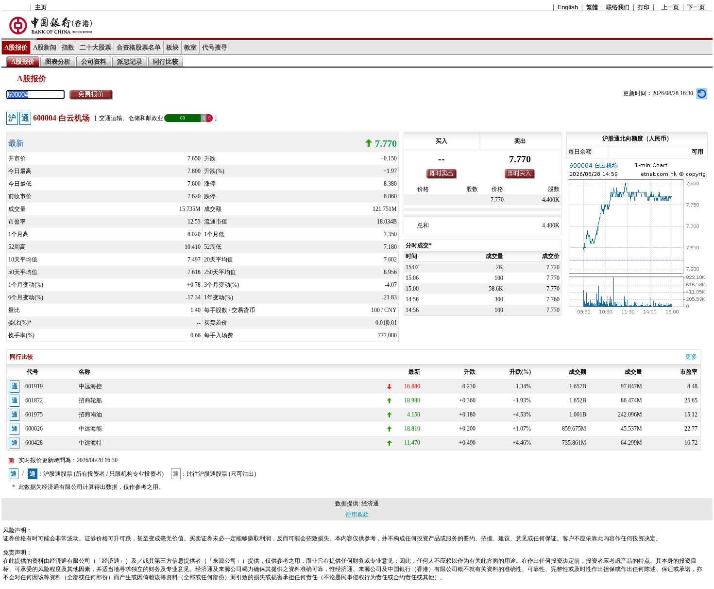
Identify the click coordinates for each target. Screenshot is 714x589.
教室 (190, 47)
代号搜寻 (214, 47)
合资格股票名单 (139, 47)
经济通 (370, 503)
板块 (172, 47)
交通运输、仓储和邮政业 (131, 118)
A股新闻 (44, 47)
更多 (691, 356)
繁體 (592, 7)
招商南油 (90, 414)
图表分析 (57, 61)
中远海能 (90, 428)
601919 (34, 386)
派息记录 (129, 61)
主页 (41, 7)
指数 (68, 47)
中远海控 (90, 386)
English (568, 7)
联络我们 (617, 7)
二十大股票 (95, 47)
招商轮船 (90, 400)
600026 (34, 428)
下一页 (696, 7)
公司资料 (93, 61)
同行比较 (165, 61)
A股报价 (16, 47)
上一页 (670, 7)
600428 (34, 442)
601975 (34, 414)
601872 (34, 400)
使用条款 (357, 514)
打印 (643, 7)
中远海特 (90, 442)
